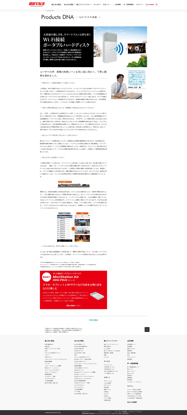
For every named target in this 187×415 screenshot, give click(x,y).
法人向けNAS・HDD (79, 353)
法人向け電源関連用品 (80, 380)
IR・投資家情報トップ (133, 367)
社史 (128, 355)
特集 (105, 355)
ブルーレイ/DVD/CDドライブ (52, 353)
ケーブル (47, 363)
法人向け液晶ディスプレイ (81, 368)
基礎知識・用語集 (108, 353)
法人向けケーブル (79, 370)
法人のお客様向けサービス (111, 371)
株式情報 (129, 379)
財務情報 (129, 377)
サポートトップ (108, 381)
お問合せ (106, 391)
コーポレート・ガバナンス (134, 382)
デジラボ (106, 357)
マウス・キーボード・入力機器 (53, 365)
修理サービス (107, 389)
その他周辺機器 (49, 380)
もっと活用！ (107, 348)
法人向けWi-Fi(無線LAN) (80, 346)
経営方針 (129, 375)
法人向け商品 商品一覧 (80, 393)
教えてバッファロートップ (111, 344)
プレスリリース (131, 357)
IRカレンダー (130, 373)
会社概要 (129, 346)
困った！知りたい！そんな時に (112, 350)
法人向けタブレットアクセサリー (83, 378)
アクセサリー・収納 (50, 376)
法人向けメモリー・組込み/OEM (82, 359)
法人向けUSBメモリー (80, 361)
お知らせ (106, 396)
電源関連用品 (48, 374)
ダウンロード (107, 385)
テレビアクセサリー (50, 378)
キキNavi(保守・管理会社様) (134, 398)
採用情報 (129, 359)
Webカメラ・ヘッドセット (52, 368)
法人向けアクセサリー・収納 (82, 383)
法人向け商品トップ (79, 344)
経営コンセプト (131, 348)
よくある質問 (107, 383)
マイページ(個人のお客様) (134, 389)
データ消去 (77, 391)
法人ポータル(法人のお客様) (134, 391)
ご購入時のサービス (109, 367)
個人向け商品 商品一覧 (51, 383)
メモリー (47, 355)
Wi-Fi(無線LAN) (49, 344)
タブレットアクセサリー (51, 372)
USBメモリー (48, 357)
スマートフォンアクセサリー (52, 370)
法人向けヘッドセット (80, 374)
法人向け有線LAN (79, 348)
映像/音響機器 (48, 361)
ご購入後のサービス (109, 369)
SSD (46, 350)
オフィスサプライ (79, 387)
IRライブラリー (131, 371)
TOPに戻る (93, 320)
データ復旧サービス (109, 373)
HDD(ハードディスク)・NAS (52, 348)
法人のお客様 (132, 402)
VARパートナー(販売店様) (134, 394)
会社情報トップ (131, 344)
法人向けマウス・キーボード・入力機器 (84, 372)
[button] (147, 329)
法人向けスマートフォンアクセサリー (84, 376)
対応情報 (106, 387)
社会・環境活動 (131, 353)
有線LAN (47, 346)
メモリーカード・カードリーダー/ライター (56, 359)
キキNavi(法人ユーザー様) (134, 396)
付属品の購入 (107, 400)
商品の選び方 (107, 346)
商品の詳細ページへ (74, 305)
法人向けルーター (79, 350)
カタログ (106, 394)
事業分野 (129, 350)
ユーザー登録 (107, 398)
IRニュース (130, 369)
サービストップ (108, 365)
